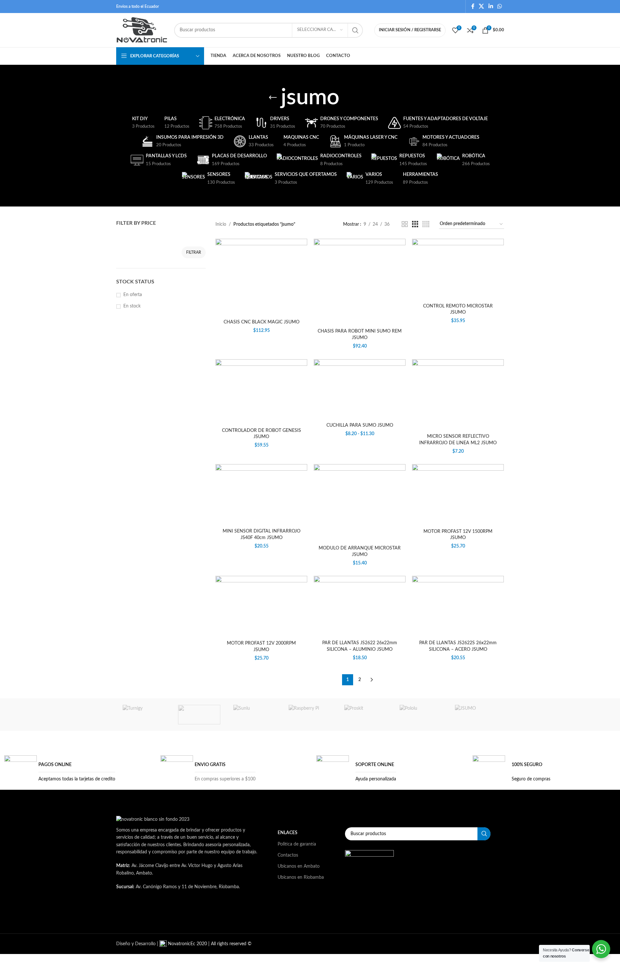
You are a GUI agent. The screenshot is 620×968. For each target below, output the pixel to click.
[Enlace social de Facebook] (473, 6)
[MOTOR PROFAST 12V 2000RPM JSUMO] (261, 606)
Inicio (220, 224)
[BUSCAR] (355, 30)
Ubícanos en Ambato (299, 866)
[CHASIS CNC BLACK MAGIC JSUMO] (261, 277)
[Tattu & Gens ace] (199, 714)
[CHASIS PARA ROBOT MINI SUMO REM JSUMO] (360, 282)
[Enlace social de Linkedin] (490, 6)
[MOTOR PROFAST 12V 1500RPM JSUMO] (458, 494)
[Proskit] (365, 714)
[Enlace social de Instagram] (196, 913)
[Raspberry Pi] (310, 714)
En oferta (132, 294)
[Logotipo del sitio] (142, 30)
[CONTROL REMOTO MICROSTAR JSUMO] (458, 269)
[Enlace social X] (481, 6)
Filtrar (193, 252)
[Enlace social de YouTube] (213, 913)
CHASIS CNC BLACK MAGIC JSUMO (261, 322)
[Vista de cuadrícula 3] (415, 224)
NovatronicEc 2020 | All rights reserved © (209, 944)
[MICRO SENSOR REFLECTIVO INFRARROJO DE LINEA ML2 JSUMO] (458, 395)
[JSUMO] (476, 714)
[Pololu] (420, 714)
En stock (132, 306)
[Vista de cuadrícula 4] (425, 224)
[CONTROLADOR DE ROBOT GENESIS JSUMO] (261, 392)
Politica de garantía (297, 844)
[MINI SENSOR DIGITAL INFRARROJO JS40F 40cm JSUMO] (261, 494)
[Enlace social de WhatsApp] (499, 6)
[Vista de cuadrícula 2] (405, 224)
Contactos (288, 855)
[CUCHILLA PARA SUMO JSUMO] (360, 389)
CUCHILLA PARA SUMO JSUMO (359, 425)
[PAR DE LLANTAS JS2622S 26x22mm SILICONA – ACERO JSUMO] (458, 606)
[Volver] (273, 97)
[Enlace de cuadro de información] (59, 771)
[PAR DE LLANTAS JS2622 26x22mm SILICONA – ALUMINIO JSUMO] (360, 606)
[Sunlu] (254, 714)
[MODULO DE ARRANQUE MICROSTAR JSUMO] (360, 503)
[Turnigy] (144, 714)
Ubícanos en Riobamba (301, 877)
